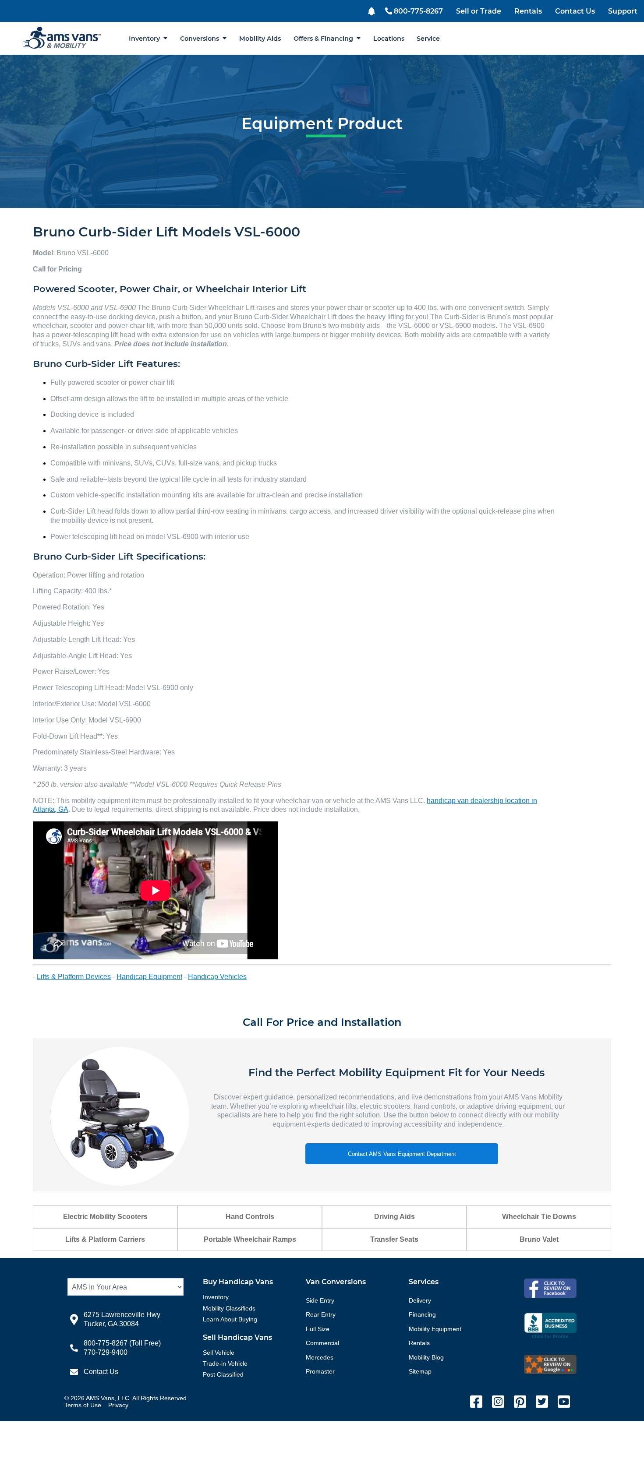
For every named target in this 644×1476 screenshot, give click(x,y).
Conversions (201, 38)
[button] (373, 10)
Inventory (146, 38)
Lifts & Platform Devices (74, 976)
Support (622, 11)
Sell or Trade (478, 11)
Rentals (528, 11)
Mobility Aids (260, 38)
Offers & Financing (325, 38)
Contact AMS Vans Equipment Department (402, 1154)
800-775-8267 (418, 11)
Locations (388, 38)
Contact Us (575, 11)
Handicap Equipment (149, 976)
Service (428, 38)
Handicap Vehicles (217, 976)
